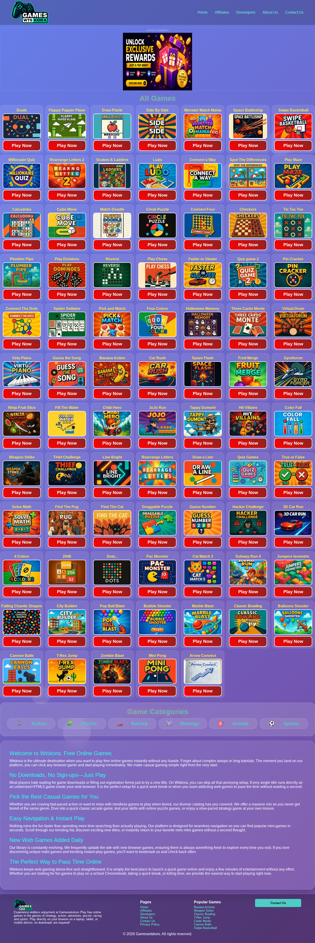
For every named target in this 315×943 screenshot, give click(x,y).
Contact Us (294, 12)
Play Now (22, 145)
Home (203, 12)
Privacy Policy (150, 924)
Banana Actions (204, 907)
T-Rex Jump (202, 917)
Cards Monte (202, 921)
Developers (245, 12)
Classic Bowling (204, 914)
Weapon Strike (204, 910)
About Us (270, 12)
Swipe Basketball (205, 928)
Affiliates (222, 12)
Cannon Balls (203, 924)
